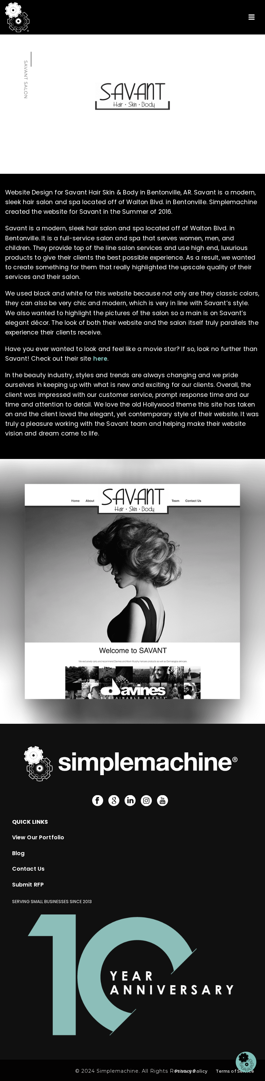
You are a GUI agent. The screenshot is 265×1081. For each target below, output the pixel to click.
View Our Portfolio (38, 837)
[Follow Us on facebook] (97, 801)
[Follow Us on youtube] (162, 801)
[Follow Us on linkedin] (130, 801)
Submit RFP (28, 885)
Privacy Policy (191, 1071)
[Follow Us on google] (113, 801)
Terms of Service (235, 1071)
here (100, 358)
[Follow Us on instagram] (146, 801)
